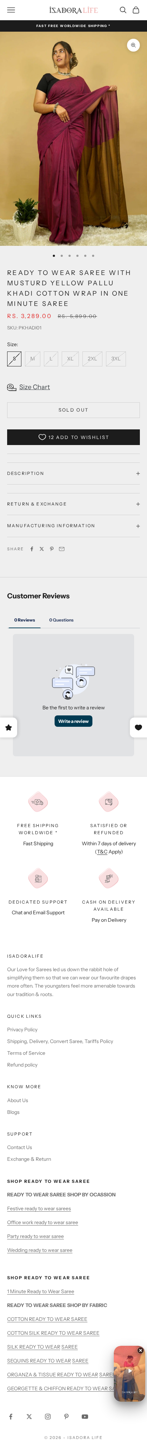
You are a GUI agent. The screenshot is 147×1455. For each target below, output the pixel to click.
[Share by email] (62, 549)
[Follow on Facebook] (10, 1416)
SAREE (69, 1347)
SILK (13, 1347)
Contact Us (19, 1147)
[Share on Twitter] (42, 549)
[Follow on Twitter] (29, 1416)
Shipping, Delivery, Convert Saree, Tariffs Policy (60, 1041)
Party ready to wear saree (35, 1236)
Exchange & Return (29, 1159)
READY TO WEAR (39, 1347)
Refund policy (22, 1065)
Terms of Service (26, 1053)
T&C (102, 851)
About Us (17, 1100)
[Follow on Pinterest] (66, 1416)
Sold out (74, 410)
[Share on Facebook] (32, 549)
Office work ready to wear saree (42, 1222)
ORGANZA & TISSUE (32, 1374)
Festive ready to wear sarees (39, 1208)
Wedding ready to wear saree (39, 1250)
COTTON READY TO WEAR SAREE (47, 1319)
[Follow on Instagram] (47, 1416)
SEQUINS (18, 1361)
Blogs (13, 1112)
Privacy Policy (22, 1029)
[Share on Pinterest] (52, 549)
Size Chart (34, 387)
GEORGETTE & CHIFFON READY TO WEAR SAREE (66, 1388)
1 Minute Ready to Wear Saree (40, 1291)
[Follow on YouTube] (84, 1416)
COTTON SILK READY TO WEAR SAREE (53, 1333)
